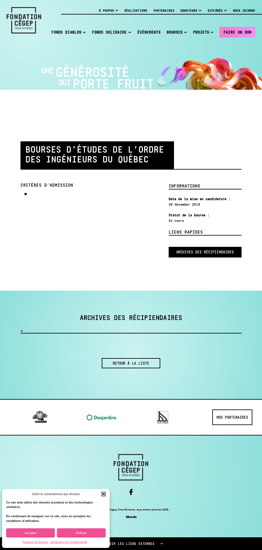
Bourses (175, 32)
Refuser (81, 533)
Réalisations (135, 10)
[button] (104, 494)
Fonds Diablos (66, 32)
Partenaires (164, 10)
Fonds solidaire (109, 32)
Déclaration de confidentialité (68, 542)
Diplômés (215, 10)
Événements (149, 32)
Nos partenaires (232, 417)
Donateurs (189, 10)
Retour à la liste (131, 363)
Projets (201, 32)
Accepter (31, 533)
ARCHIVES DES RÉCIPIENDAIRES (205, 252)
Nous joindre (244, 10)
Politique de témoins (35, 542)
